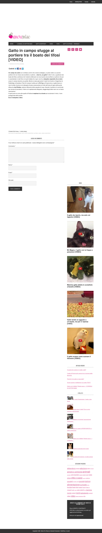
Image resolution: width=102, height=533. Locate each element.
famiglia (69, 487)
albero (88, 468)
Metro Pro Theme (45, 531)
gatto (78, 490)
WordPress (63, 531)
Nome (10, 165)
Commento (11, 146)
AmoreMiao (19, 36)
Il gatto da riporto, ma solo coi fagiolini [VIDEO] (78, 216)
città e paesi (76, 477)
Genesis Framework (55, 531)
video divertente (79, 496)
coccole (84, 478)
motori (74, 493)
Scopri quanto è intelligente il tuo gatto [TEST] (79, 382)
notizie (36, 133)
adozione (83, 468)
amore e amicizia (74, 471)
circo (69, 478)
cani (87, 475)
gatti (23, 133)
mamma (89, 490)
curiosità (83, 484)
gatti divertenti (29, 133)
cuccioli (81, 481)
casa (90, 475)
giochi (82, 490)
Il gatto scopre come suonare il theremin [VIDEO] (79, 357)
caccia (81, 475)
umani (91, 493)
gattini (75, 490)
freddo (80, 487)
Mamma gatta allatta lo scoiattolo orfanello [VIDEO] (80, 286)
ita (85, 490)
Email (10, 172)
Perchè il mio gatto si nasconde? (75, 379)
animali (86, 471)
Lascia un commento (57, 63)
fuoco (84, 487)
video (39, 133)
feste (73, 487)
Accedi (67, 531)
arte (72, 475)
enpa (88, 485)
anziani (69, 475)
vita (84, 496)
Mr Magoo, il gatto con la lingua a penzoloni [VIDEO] (80, 251)
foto (77, 487)
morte (69, 493)
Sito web (10, 180)
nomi (78, 492)
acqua (78, 468)
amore (92, 468)
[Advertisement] (51, 21)
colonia (88, 478)
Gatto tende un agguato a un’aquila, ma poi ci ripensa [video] (77, 322)
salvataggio (84, 493)
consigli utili (75, 481)
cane (84, 475)
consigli (70, 481)
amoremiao (19, 133)
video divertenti (46, 133)
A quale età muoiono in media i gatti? (76, 370)
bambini (76, 475)
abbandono (71, 468)
